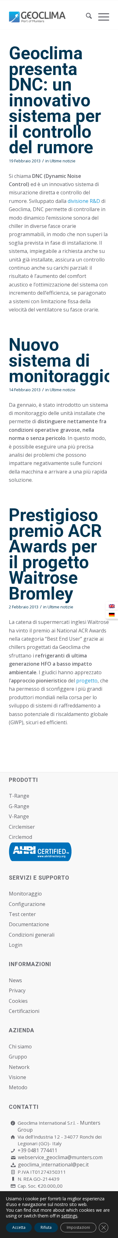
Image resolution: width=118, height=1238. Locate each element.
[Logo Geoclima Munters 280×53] (49, 16)
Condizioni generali (31, 934)
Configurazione (27, 904)
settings (69, 1216)
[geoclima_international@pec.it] (13, 1165)
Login (15, 944)
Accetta (18, 1227)
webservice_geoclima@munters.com (60, 1157)
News (15, 980)
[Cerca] (86, 16)
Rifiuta (46, 1227)
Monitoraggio (25, 893)
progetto (87, 680)
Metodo (18, 1087)
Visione (17, 1077)
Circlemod (20, 836)
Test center (22, 914)
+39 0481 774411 (37, 1150)
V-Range (19, 816)
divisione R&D (84, 201)
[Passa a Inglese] (112, 606)
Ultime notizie (63, 161)
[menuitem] (86, 16)
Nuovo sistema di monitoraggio (61, 360)
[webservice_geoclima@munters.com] (13, 1157)
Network (19, 1067)
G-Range (19, 806)
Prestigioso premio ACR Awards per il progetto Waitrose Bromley (55, 554)
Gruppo (18, 1056)
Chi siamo (20, 1046)
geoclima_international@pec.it (53, 1164)
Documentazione (29, 924)
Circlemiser (22, 826)
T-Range (19, 795)
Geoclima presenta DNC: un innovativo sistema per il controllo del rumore (55, 100)
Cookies (18, 1000)
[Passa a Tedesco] (112, 614)
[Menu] (100, 16)
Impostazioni (78, 1227)
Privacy (17, 990)
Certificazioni (24, 1011)
